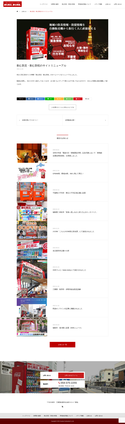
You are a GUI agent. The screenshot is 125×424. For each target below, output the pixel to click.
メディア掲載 (98, 4)
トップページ (43, 4)
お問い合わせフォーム (71, 375)
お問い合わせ (118, 4)
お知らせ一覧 (62, 344)
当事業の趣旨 (55, 4)
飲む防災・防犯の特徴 (68, 4)
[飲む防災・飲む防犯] (12, 4)
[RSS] (62, 406)
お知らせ (108, 4)
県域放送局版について (84, 4)
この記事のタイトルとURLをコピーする (62, 107)
